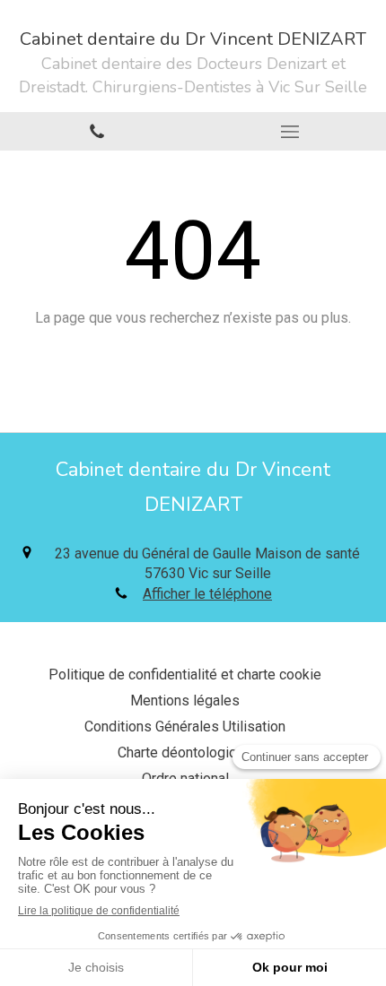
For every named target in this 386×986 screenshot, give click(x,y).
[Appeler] (96, 131)
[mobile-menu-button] (289, 132)
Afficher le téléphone (207, 593)
